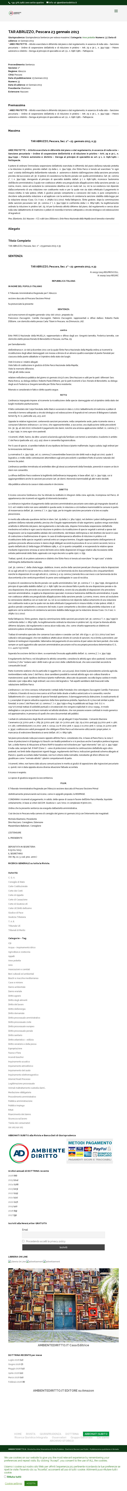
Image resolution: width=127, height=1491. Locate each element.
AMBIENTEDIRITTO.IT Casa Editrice (63, 1345)
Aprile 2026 (13, 1373)
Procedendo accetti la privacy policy (45, 1241)
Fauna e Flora (14, 1053)
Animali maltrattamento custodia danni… (27, 1088)
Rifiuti (10, 1110)
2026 (10, 1176)
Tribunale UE (14, 926)
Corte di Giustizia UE (18, 904)
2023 (10, 1189)
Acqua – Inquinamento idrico (21, 947)
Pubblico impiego (16, 1105)
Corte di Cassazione (17, 899)
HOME (18, 1433)
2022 (10, 1193)
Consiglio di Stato (16, 882)
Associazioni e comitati (19, 969)
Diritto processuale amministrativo (24, 1018)
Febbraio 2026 (15, 1382)
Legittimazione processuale (21, 1083)
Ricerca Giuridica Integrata (31, 1437)
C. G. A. (11, 878)
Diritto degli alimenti (17, 1000)
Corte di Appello (15, 895)
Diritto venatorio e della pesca (22, 1044)
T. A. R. (11, 921)
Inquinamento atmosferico (20, 1066)
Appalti (11, 956)
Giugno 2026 (14, 1364)
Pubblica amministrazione (20, 1101)
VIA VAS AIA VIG (15, 1127)
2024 (10, 1184)
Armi (10, 965)
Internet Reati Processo (19, 1079)
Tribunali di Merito (16, 930)
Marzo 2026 (13, 1377)
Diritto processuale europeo (21, 1026)
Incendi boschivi (15, 1057)
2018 (10, 1211)
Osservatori (59, 1437)
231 (9, 943)
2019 (10, 1206)
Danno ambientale (16, 987)
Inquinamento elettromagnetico (23, 1075)
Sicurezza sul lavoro (17, 1119)
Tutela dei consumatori (19, 1123)
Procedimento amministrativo (22, 1097)
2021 (10, 1197)
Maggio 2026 (14, 1369)
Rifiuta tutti (14, 1476)
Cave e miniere (15, 982)
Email (25, 1229)
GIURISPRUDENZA (50, 1433)
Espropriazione (15, 1048)
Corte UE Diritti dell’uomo (20, 908)
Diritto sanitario (15, 1035)
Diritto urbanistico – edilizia (21, 1040)
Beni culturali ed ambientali (21, 974)
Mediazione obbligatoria (19, 1092)
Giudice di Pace (15, 913)
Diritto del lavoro (15, 1004)
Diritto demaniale (16, 1013)
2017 (10, 1215)
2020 (10, 1202)
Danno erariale (15, 991)
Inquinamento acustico (19, 1062)
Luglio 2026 (13, 1360)
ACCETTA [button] (31, 1483)
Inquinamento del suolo (19, 1070)
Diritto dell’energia (16, 1009)
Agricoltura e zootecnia (19, 952)
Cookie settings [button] (13, 1483)
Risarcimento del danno (19, 1114)
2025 (10, 1180)
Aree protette (88, 37)
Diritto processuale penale (20, 1031)
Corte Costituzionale (18, 886)
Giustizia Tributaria (17, 917)
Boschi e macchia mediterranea (23, 978)
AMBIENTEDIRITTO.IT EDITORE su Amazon (63, 1390)
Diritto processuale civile (19, 1022)
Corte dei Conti (15, 891)
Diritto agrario (14, 996)
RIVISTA (30, 1433)
